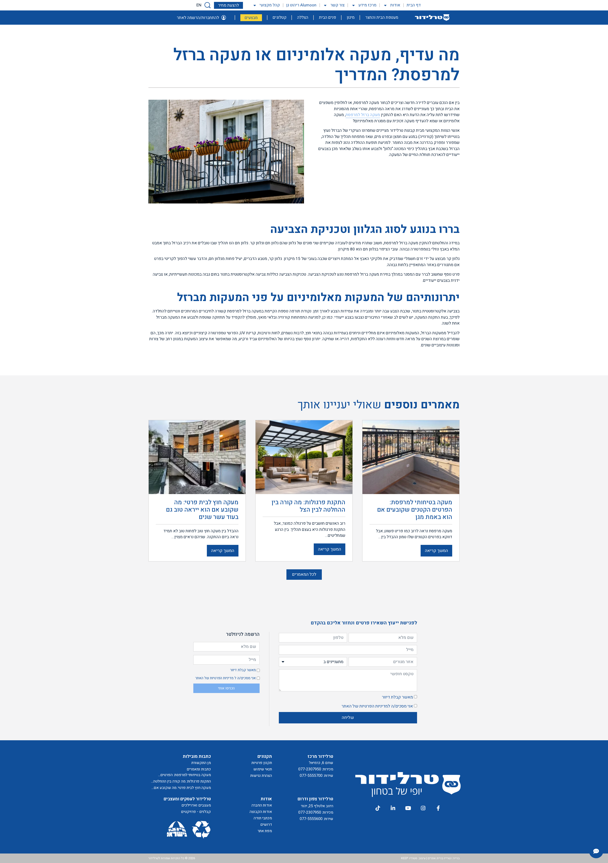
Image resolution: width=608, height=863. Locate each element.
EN (198, 5)
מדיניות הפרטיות (373, 706)
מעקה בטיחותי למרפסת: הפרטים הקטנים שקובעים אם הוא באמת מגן (182, 775)
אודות (395, 5)
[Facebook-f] (438, 808)
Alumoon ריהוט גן (301, 5)
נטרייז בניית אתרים (439, 858)
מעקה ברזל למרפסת (363, 115)
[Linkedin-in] (393, 808)
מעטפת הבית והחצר (381, 17)
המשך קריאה (436, 550)
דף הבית (414, 5)
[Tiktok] (377, 808)
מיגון (351, 17)
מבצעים (251, 18)
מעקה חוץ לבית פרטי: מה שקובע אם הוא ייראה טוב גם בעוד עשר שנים (182, 788)
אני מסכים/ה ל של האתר (377, 706)
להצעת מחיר (228, 5)
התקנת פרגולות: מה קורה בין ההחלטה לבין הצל (182, 781)
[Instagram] (423, 808)
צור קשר (337, 5)
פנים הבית (327, 17)
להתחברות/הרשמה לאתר (198, 18)
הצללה (302, 17)
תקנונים (264, 756)
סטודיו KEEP (409, 858)
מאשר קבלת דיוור (397, 697)
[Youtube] (408, 808)
